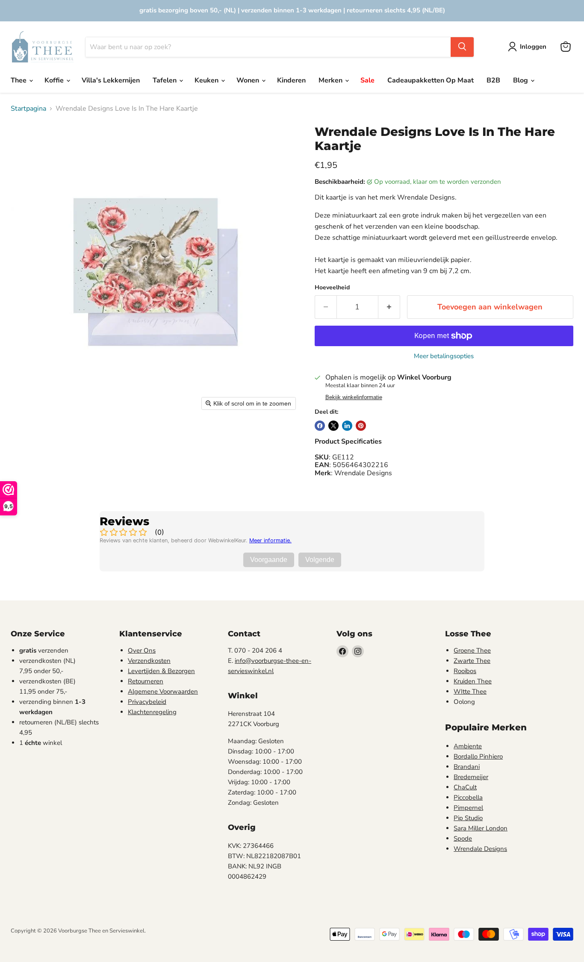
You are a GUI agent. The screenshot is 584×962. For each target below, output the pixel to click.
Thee (19, 80)
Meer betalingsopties (444, 356)
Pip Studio (468, 818)
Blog (521, 80)
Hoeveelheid (332, 287)
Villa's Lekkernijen (111, 80)
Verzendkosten (149, 660)
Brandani (467, 766)
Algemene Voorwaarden (163, 691)
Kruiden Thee (473, 681)
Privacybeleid (147, 701)
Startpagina (28, 108)
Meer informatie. (270, 540)
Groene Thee (472, 650)
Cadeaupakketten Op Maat (430, 80)
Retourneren (145, 681)
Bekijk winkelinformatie (353, 397)
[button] (529, 46)
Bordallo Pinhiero (478, 756)
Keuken (207, 80)
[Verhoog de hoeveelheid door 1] (389, 307)
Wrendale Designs (480, 848)
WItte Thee (470, 691)
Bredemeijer (471, 777)
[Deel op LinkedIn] (347, 426)
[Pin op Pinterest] (361, 426)
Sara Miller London (480, 828)
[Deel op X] (333, 426)
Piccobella (468, 797)
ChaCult (465, 787)
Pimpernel (468, 807)
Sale (367, 80)
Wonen (248, 80)
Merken (331, 80)
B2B (493, 80)
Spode (463, 838)
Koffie (54, 80)
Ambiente (468, 746)
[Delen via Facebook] (320, 426)
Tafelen (165, 80)
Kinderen (291, 80)
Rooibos (465, 671)
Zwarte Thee (472, 660)
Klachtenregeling (152, 712)
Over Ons (142, 650)
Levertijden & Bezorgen (161, 671)
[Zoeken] (462, 46)
